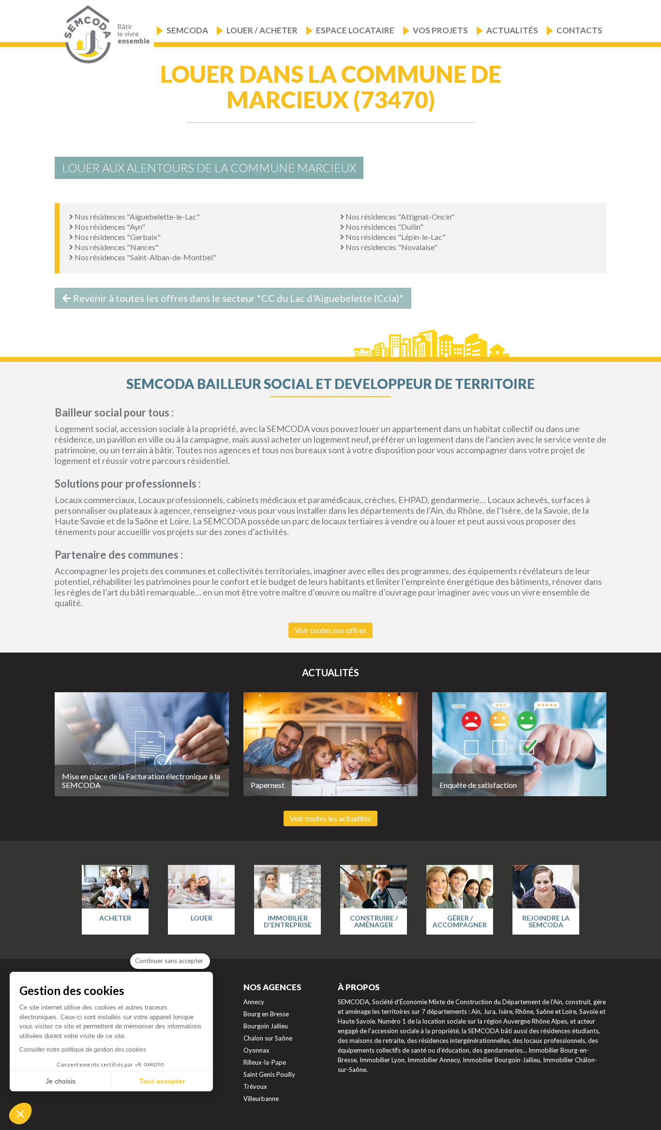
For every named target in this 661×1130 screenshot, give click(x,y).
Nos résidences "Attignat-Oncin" (399, 216)
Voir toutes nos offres (330, 630)
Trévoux (255, 1086)
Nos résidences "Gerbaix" (117, 236)
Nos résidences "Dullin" (383, 226)
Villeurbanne (261, 1098)
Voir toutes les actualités (330, 818)
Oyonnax (256, 1050)
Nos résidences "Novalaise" (390, 247)
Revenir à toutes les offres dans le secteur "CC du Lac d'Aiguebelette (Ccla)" (237, 298)
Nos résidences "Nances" (116, 247)
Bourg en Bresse (266, 1014)
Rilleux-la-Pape (264, 1062)
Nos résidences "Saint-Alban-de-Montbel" (144, 257)
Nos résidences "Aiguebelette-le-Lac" (136, 216)
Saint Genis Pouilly (269, 1074)
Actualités (512, 30)
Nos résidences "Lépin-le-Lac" (395, 236)
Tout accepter (162, 1081)
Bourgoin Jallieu (265, 1026)
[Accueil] (85, 34)
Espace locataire (355, 30)
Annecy (253, 1002)
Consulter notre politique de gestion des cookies (82, 1049)
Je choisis (60, 1081)
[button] (20, 1113)
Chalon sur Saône (267, 1038)
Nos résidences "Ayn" (109, 226)
